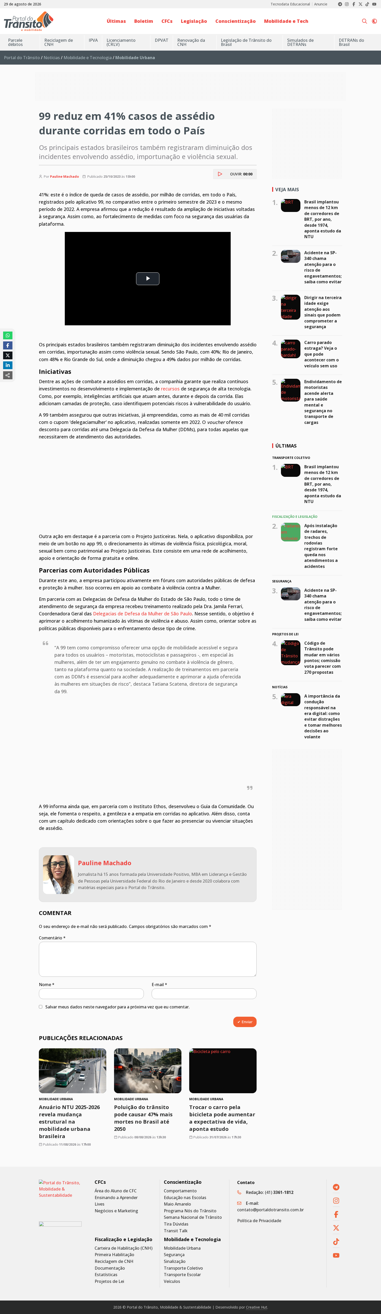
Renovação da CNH (191, 42)
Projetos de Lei (109, 1281)
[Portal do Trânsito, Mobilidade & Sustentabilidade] (60, 1197)
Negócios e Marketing (116, 1210)
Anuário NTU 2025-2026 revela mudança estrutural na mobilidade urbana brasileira (69, 1122)
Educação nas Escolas (185, 1197)
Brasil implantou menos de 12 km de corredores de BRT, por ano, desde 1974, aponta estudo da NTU (322, 219)
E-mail (159, 984)
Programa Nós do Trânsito (190, 1210)
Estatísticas (106, 1274)
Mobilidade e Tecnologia (88, 57)
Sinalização (175, 1261)
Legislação (194, 21)
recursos (170, 389)
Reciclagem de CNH (58, 42)
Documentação (110, 1268)
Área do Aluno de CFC (116, 1190)
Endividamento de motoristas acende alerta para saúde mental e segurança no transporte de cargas (323, 402)
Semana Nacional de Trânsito (193, 1217)
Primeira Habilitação (114, 1254)
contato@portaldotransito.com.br (270, 1210)
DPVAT (161, 40)
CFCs (167, 21)
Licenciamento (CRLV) (121, 42)
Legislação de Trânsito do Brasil (246, 42)
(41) (279, 1192)
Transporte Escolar (182, 1274)
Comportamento (180, 1190)
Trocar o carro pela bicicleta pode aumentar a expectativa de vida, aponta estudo (222, 1118)
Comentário (52, 938)
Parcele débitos (15, 42)
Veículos (172, 1281)
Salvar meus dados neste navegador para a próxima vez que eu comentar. (117, 1007)
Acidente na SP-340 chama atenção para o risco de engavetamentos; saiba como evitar (323, 267)
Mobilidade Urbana (182, 1248)
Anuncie (320, 4)
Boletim (143, 21)
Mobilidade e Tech (286, 21)
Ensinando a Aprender (116, 1197)
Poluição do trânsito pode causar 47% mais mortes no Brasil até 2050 (143, 1118)
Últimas (116, 21)
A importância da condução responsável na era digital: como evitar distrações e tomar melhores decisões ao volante (323, 716)
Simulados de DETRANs (300, 42)
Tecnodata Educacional (290, 4)
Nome (46, 984)
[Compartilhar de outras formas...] (7, 375)
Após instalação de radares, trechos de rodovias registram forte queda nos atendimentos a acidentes (321, 545)
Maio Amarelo (177, 1204)
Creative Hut (256, 1307)
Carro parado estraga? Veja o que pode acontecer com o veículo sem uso (321, 354)
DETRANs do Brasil (351, 42)
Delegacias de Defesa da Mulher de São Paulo (142, 613)
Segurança (174, 1254)
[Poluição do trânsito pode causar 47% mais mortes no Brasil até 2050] (147, 1070)
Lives (99, 1204)
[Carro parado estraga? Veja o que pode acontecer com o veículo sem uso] (290, 349)
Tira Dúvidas (176, 1224)
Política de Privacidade (259, 1220)
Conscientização (235, 21)
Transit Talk (176, 1230)
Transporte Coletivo (183, 1268)
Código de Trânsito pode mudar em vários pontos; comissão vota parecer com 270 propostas (322, 657)
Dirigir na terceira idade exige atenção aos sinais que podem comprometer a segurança (323, 312)
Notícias (52, 57)
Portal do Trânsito (22, 57)
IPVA (93, 40)
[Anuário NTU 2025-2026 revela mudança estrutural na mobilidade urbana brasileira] (72, 1070)
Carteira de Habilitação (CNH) (123, 1248)
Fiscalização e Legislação (123, 1239)
